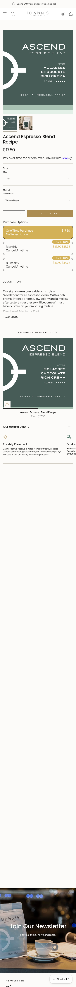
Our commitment (16, 427)
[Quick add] (7, 404)
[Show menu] (4, 14)
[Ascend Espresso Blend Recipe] (38, 373)
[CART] (71, 14)
